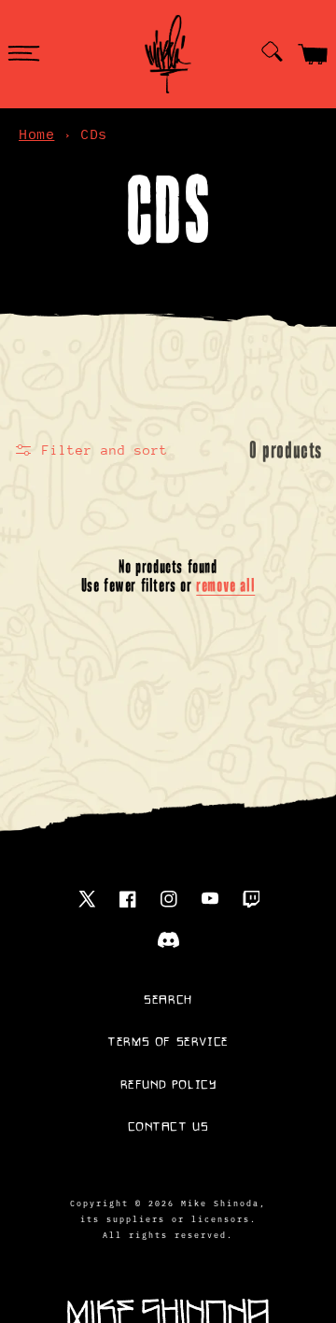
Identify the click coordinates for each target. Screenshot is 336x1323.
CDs (93, 134)
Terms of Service (168, 1042)
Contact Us (168, 1126)
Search (168, 999)
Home (36, 134)
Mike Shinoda (220, 1202)
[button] (23, 54)
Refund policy (168, 1084)
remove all (225, 585)
